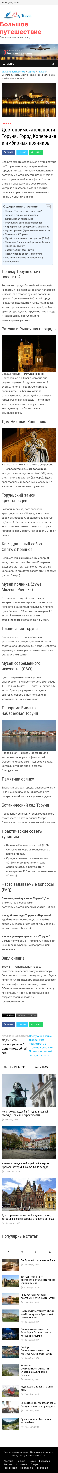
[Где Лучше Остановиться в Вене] (10, 1260)
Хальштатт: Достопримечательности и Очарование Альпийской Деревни (35, 1370)
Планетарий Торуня (16, 234)
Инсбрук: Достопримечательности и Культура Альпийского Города (36, 1350)
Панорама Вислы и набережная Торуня (27, 242)
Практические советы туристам (23, 253)
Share (10, 152)
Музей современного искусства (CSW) (27, 238)
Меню (10, 63)
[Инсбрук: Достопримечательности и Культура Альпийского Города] (10, 1347)
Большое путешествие (20, 27)
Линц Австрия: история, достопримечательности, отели (38, 1296)
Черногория (10, 1467)
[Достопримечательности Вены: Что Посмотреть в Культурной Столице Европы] (10, 1311)
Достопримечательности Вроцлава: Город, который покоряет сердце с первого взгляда (28, 1216)
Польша (6, 123)
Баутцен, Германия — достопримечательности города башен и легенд (38, 1280)
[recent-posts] (22, 1252)
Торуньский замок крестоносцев (24, 222)
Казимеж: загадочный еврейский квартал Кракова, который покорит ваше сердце (25, 1165)
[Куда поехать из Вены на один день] (10, 1387)
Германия (42, 1467)
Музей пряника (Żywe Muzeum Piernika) (27, 230)
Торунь (32, 1015)
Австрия (8, 1461)
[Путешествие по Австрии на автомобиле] (10, 1419)
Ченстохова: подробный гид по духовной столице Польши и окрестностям (25, 1113)
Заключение (12, 261)
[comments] (36, 1252)
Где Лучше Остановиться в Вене (38, 1260)
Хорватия (44, 1461)
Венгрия (8, 1464)
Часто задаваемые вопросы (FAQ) (24, 257)
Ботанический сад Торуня (19, 249)
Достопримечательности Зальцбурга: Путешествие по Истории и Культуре (36, 1332)
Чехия (32, 1461)
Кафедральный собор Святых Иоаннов (27, 226)
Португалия (27, 1467)
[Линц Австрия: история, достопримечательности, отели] (10, 1295)
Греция (34, 1464)
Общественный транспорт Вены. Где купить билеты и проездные (38, 1404)
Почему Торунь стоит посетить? (23, 211)
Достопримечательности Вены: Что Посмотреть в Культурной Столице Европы (37, 1314)
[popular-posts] (8, 1252)
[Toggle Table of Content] (47, 206)
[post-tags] (49, 1252)
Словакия (21, 1464)
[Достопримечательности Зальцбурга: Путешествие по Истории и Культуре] (10, 1329)
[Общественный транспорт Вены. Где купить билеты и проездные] (10, 1403)
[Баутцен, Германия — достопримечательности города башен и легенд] (10, 1277)
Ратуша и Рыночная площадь (21, 215)
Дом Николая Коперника (19, 218)
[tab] (8, 1252)
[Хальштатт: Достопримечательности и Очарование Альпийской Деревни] (10, 1365)
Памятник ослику (15, 245)
